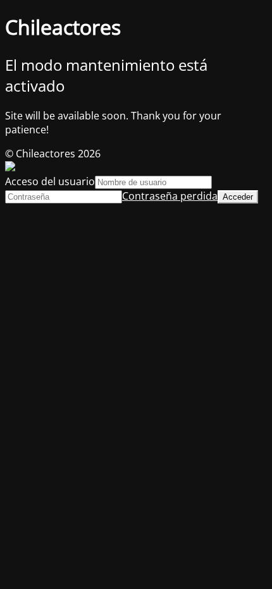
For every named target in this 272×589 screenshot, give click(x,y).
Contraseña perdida (170, 196)
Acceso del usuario (50, 181)
